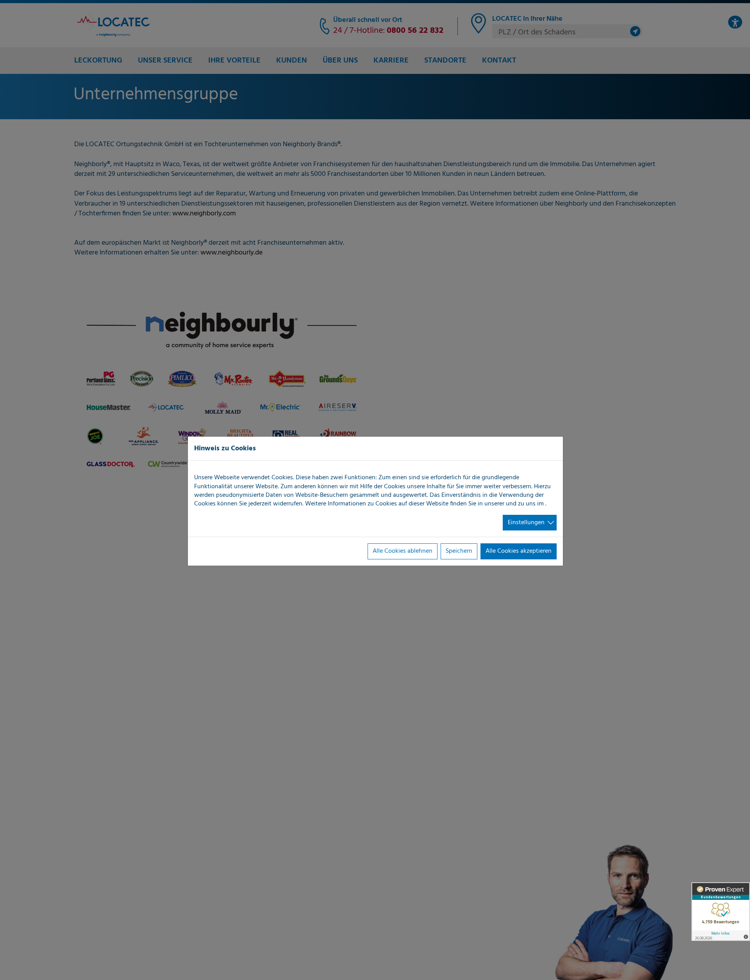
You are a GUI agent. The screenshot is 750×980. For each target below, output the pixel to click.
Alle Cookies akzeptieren (519, 551)
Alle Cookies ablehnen (402, 551)
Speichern (459, 551)
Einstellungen (526, 523)
